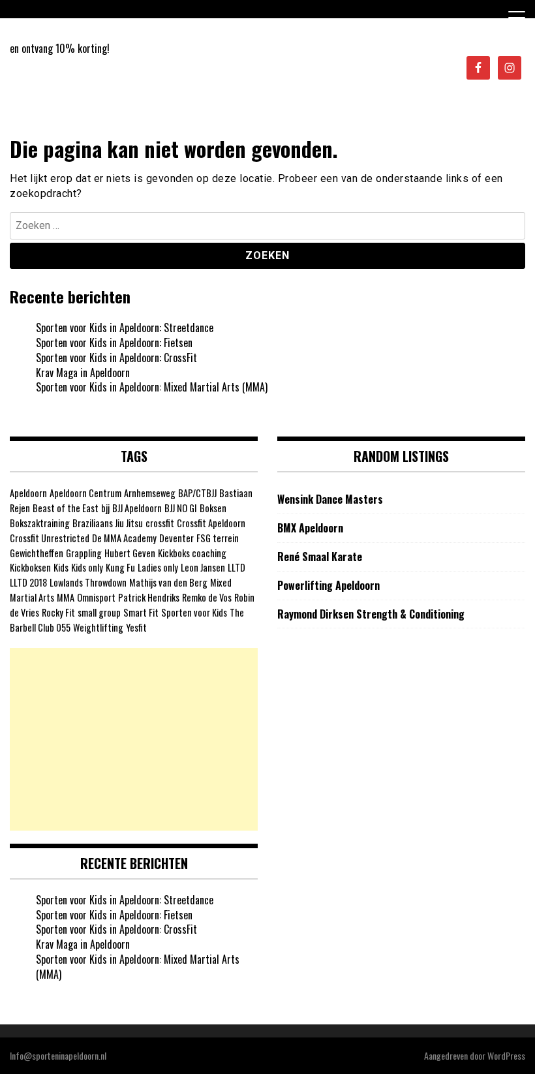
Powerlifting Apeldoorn (328, 585)
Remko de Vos (207, 597)
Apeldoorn (28, 493)
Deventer (176, 538)
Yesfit (136, 627)
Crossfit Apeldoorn (211, 523)
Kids (61, 567)
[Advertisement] (134, 739)
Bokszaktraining (40, 523)
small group (99, 612)
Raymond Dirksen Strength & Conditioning (371, 614)
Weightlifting (98, 627)
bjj (105, 508)
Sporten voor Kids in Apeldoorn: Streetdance (124, 327)
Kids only (87, 567)
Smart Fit (141, 612)
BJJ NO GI (180, 508)
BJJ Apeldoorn (137, 508)
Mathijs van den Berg (168, 582)
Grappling (84, 553)
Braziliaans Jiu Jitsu (107, 523)
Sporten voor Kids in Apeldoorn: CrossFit (116, 357)
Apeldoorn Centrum (85, 493)
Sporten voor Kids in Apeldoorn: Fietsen (114, 342)
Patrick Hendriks (148, 597)
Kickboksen (30, 567)
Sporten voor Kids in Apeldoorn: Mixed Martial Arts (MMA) (152, 387)
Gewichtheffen (36, 553)
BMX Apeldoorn (310, 528)
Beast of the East (66, 508)
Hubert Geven (129, 553)
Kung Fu (120, 567)
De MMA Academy (124, 538)
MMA (65, 597)
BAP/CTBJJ (197, 493)
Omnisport (96, 597)
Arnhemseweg (150, 493)
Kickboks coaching (192, 553)
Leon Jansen (203, 567)
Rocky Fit (58, 612)
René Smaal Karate (319, 556)
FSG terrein (217, 538)
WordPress (506, 1055)
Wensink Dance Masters (330, 499)
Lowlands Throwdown (88, 582)
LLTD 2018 (28, 582)
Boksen (213, 508)
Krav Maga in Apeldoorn (83, 372)
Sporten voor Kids (194, 612)
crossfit (159, 523)
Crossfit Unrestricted (49, 538)
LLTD (236, 567)
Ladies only (158, 567)
